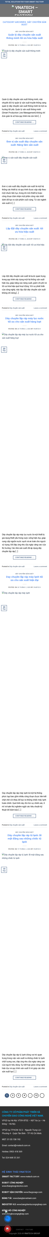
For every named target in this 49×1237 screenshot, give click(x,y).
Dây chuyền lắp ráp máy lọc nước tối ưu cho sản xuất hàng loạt (24, 320)
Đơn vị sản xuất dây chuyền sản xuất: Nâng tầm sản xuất (24, 143)
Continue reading (24, 122)
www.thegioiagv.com (33, 1192)
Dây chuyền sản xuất (24, 31)
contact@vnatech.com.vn (19, 1145)
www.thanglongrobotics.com (15, 1186)
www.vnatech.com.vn (29, 1176)
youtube (29, 1230)
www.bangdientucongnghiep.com (32, 1204)
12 (36, 1095)
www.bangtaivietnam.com (24, 1198)
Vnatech (37, 45)
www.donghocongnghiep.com (15, 1214)
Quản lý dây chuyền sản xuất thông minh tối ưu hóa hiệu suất (24, 36)
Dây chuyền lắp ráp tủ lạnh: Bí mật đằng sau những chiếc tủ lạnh (25, 838)
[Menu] (3, 10)
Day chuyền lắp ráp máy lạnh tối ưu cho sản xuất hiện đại (24, 578)
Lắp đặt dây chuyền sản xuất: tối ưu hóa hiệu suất (24, 230)
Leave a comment (40, 131)
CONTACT (20, 1230)
